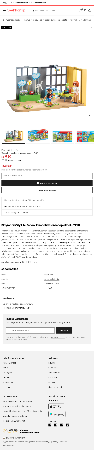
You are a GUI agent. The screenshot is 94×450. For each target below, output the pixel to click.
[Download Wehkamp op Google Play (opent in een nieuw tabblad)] (56, 416)
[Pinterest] (67, 425)
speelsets (62, 20)
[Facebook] (55, 425)
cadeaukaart (54, 372)
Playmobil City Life (9, 150)
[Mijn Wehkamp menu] (81, 10)
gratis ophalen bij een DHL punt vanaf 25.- (27, 200)
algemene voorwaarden (13, 441)
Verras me (64, 330)
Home (27, 20)
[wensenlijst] (86, 10)
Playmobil (48, 274)
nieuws (51, 363)
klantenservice (9, 363)
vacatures (52, 367)
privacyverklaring (58, 337)
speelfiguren (50, 20)
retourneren (8, 382)
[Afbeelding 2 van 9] (38, 132)
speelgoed (37, 20)
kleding (51, 382)
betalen (6, 377)
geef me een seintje (48, 183)
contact (6, 367)
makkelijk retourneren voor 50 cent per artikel (23, 411)
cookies (63, 441)
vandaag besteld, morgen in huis (17, 401)
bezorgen (7, 372)
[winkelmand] (89, 10)
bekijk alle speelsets (47, 190)
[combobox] (53, 10)
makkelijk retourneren (18, 212)
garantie (7, 387)
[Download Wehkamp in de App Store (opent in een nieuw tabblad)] (56, 408)
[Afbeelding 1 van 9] (13, 132)
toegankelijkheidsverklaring (37, 441)
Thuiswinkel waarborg (15, 438)
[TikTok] (61, 425)
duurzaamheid (55, 387)
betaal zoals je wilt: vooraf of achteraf (25, 206)
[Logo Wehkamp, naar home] (15, 10)
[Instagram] (49, 425)
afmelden (9, 340)
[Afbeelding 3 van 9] (62, 132)
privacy (54, 441)
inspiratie (52, 377)
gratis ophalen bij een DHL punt (17, 406)
